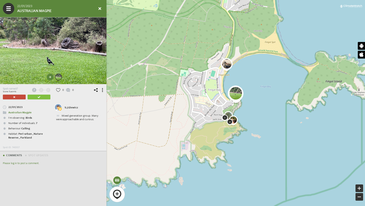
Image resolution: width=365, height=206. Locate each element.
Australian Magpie (20, 112)
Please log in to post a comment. (21, 163)
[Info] (77, 8)
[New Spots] (20, 8)
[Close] (100, 8)
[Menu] (8, 8)
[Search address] (65, 8)
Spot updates (37, 155)
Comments (13, 155)
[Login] (88, 8)
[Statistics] (43, 8)
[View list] (31, 8)
